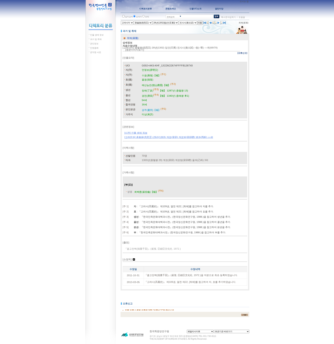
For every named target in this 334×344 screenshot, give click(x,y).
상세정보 (127, 42)
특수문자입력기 (228, 17)
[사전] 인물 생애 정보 (135, 132)
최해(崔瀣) (243, 23)
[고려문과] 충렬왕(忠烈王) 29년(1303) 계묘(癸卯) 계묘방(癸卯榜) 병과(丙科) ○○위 (168, 137)
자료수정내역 (130, 45)
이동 (200, 23)
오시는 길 (244, 1)
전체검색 (170, 17)
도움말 (242, 17)
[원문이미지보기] (134, 49)
